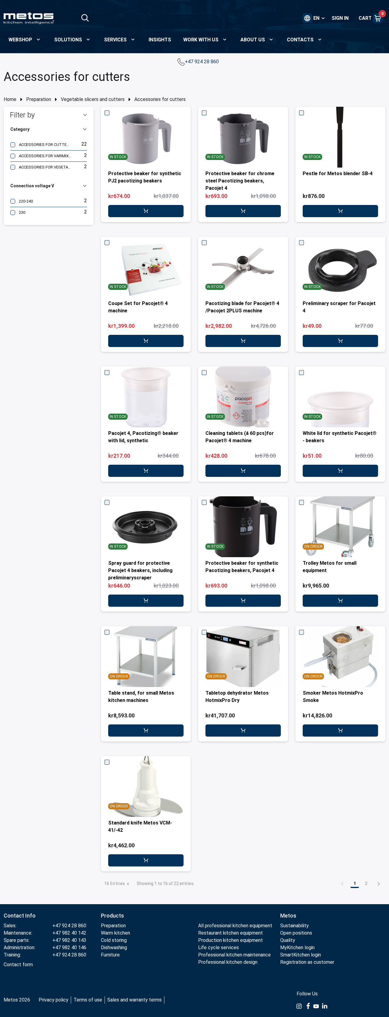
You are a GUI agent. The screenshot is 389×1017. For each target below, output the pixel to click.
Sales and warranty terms (134, 1000)
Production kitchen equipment (230, 940)
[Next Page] (378, 883)
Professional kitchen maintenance (234, 955)
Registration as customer (307, 962)
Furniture (110, 955)
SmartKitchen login (300, 955)
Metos (288, 915)
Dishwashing (114, 947)
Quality (287, 940)
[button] (48, 115)
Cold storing (114, 940)
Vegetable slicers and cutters (93, 99)
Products (112, 915)
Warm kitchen (116, 933)
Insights (160, 40)
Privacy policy (53, 1000)
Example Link (299, 1006)
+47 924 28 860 (202, 61)
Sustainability (294, 925)
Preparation (38, 99)
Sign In (340, 18)
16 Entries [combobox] (114, 883)
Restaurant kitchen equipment (230, 933)
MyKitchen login (297, 947)
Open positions (296, 933)
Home (10, 99)
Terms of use (88, 1000)
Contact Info (20, 915)
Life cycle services (218, 947)
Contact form (18, 964)
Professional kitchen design (227, 962)
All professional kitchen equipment (235, 925)
